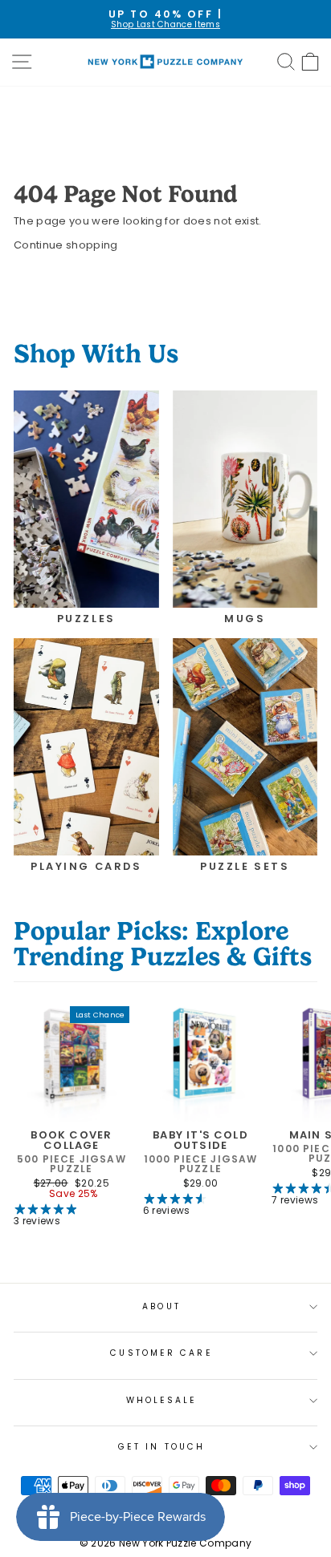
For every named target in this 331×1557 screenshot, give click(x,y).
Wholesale (162, 1400)
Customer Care (161, 1353)
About (161, 1306)
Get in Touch (161, 1447)
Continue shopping (65, 245)
